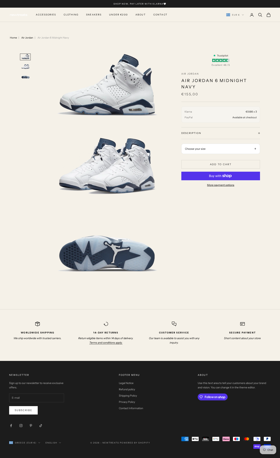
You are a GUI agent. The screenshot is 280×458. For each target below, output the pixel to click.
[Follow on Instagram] (21, 425)
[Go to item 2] (25, 66)
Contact (160, 14)
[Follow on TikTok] (41, 425)
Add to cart (221, 164)
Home (13, 37)
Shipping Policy (128, 395)
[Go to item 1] (25, 57)
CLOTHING (71, 14)
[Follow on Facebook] (11, 425)
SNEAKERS (94, 14)
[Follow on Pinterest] (31, 425)
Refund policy (127, 389)
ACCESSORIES (46, 14)
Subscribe (23, 410)
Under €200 (118, 14)
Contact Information (131, 408)
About (140, 14)
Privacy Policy (127, 402)
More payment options (220, 185)
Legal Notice (126, 383)
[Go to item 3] (25, 76)
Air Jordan (27, 37)
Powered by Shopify (135, 442)
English (51, 442)
